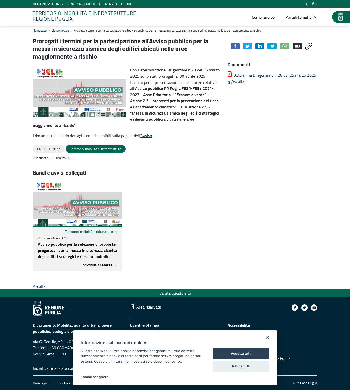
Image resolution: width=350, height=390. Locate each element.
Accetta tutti (241, 353)
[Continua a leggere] (77, 204)
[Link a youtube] (314, 307)
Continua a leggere (97, 265)
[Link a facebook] (295, 307)
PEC (63, 354)
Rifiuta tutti (241, 366)
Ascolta (238, 81)
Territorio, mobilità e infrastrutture (91, 231)
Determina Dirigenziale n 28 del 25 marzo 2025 (274, 75)
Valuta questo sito (175, 293)
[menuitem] (264, 17)
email (52, 354)
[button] (301, 17)
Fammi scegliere (94, 377)
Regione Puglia (46, 4)
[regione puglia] (338, 17)
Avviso (146, 135)
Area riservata (148, 306)
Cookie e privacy (70, 383)
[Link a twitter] (304, 307)
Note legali (40, 383)
